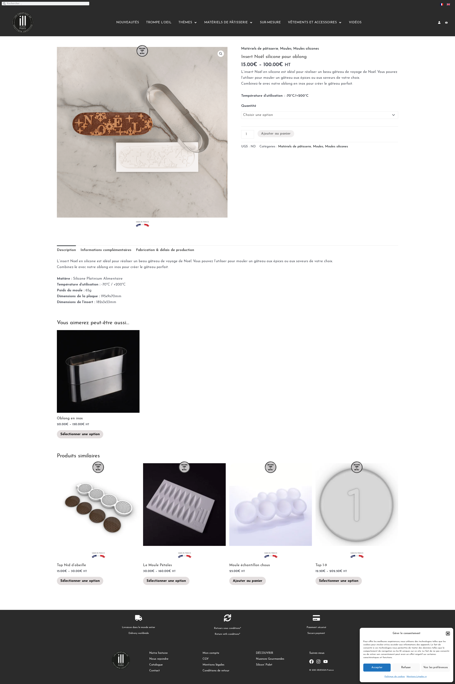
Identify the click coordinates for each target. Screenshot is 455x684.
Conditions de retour (216, 670)
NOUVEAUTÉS (127, 22)
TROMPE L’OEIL (158, 22)
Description (66, 250)
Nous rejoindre (158, 659)
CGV (206, 659)
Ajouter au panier (276, 133)
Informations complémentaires (106, 250)
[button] (448, 633)
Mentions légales (213, 664)
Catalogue (156, 664)
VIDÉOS (355, 22)
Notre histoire (158, 653)
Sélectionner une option (80, 434)
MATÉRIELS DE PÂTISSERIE (226, 22)
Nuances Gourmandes (270, 659)
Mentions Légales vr (417, 676)
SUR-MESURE (270, 22)
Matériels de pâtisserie (259, 48)
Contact (154, 670)
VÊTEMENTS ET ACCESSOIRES (312, 22)
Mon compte (211, 653)
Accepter (376, 667)
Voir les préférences (435, 667)
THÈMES (185, 22)
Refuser (406, 667)
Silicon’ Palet (264, 664)
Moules (285, 48)
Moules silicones (306, 48)
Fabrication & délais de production (165, 250)
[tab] (66, 250)
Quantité (248, 106)
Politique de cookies (395, 676)
